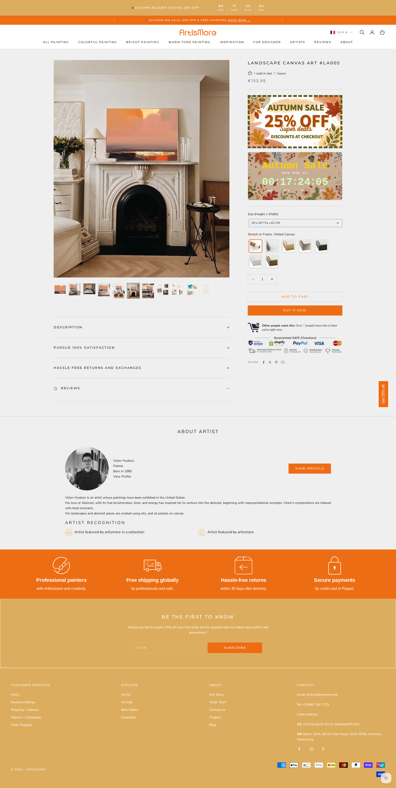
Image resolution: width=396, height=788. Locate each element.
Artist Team (217, 702)
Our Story (216, 694)
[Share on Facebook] (263, 362)
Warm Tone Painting (189, 42)
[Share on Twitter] (270, 362)
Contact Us (217, 710)
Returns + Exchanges (26, 717)
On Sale (127, 702)
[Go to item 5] (118, 291)
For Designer (267, 42)
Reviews (322, 42)
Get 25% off (383, 394)
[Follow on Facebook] (299, 749)
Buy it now (294, 310)
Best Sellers (129, 710)
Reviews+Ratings (23, 702)
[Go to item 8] (162, 289)
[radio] (255, 246)
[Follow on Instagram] (311, 749)
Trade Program (21, 725)
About (347, 42)
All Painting (56, 42)
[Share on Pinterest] (276, 362)
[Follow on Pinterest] (323, 749)
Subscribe (235, 647)
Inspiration (232, 42)
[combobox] (295, 223)
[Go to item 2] (74, 289)
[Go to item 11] (206, 289)
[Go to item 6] (133, 291)
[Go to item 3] (89, 289)
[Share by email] (283, 362)
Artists (297, 42)
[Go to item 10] (192, 289)
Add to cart (295, 296)
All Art (126, 694)
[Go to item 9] (177, 289)
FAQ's (15, 694)
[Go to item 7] (148, 291)
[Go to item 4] (104, 290)
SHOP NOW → (239, 20)
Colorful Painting (97, 42)
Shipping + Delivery (25, 710)
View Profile (122, 476)
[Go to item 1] (60, 289)
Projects (215, 717)
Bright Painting (142, 42)
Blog (212, 725)
